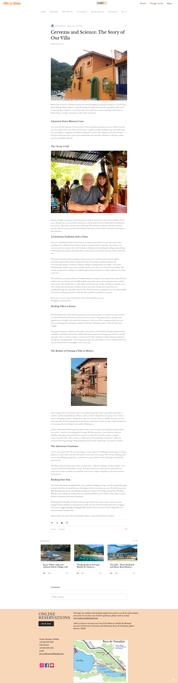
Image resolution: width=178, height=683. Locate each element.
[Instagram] (42, 665)
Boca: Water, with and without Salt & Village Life (55, 566)
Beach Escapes (54, 12)
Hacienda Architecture (97, 12)
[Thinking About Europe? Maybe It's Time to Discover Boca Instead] (89, 553)
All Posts (43, 12)
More (123, 12)
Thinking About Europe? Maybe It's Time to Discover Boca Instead (88, 566)
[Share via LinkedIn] (62, 523)
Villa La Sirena (12, 3)
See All (135, 541)
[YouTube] (52, 665)
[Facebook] (47, 665)
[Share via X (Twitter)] (57, 523)
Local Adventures (82, 12)
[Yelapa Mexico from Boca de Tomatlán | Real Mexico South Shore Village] (122, 553)
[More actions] (126, 26)
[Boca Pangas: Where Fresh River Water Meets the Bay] (55, 553)
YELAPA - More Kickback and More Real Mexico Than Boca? (122, 566)
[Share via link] (67, 523)
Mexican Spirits (112, 12)
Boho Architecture (67, 12)
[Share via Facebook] (52, 523)
